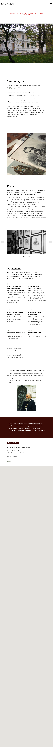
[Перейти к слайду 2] (24, 256)
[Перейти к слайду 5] (28, 256)
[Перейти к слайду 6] (29, 256)
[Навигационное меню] (51, 3)
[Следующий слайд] (50, 242)
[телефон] (8, 462)
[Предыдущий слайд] (2, 242)
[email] (10, 462)
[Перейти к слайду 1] (23, 256)
